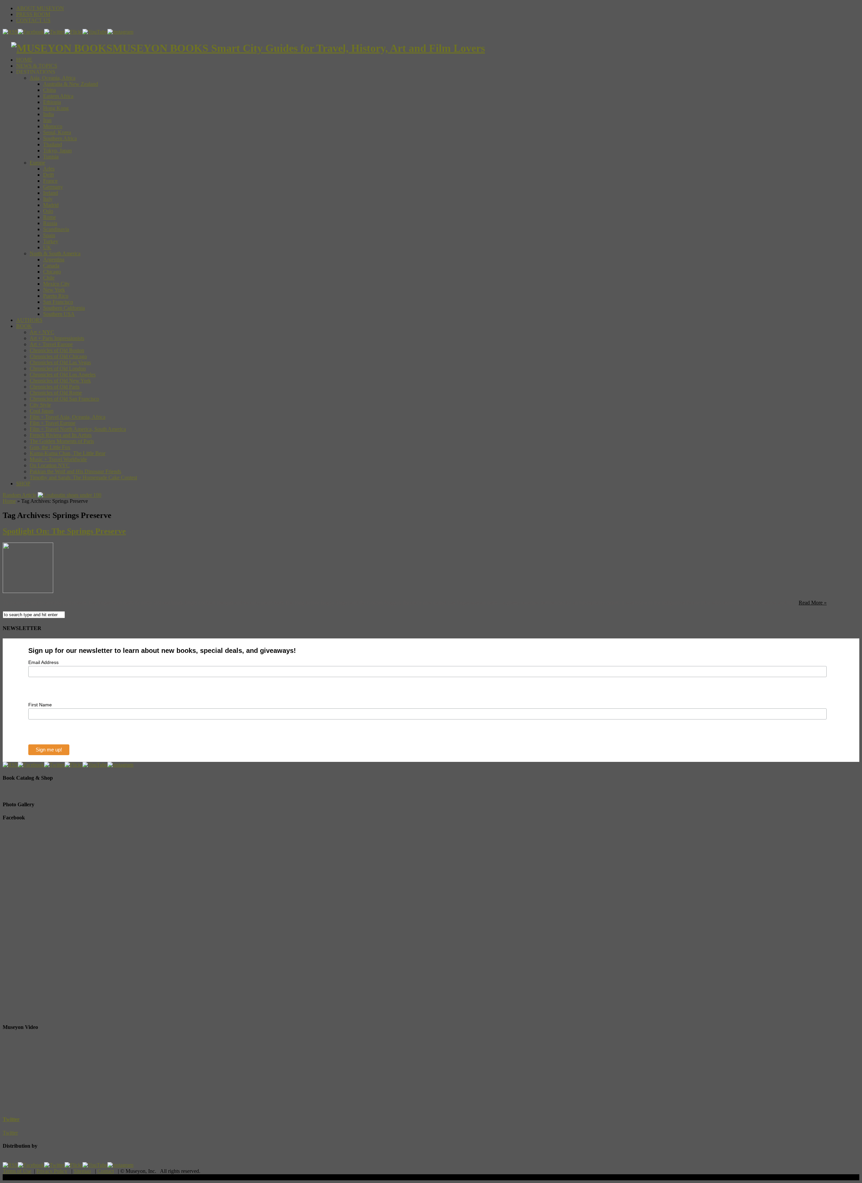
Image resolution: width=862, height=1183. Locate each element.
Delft (48, 175)
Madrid (51, 205)
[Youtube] (94, 32)
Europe (37, 162)
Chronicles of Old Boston (57, 350)
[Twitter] (54, 32)
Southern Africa (60, 138)
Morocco (52, 126)
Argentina (53, 259)
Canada (51, 265)
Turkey (50, 241)
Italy (48, 199)
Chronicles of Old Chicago (58, 356)
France (50, 181)
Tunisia (51, 156)
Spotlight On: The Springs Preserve (64, 531)
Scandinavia (56, 229)
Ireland (50, 193)
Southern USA (59, 314)
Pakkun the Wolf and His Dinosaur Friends (75, 471)
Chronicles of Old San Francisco (64, 399)
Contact (105, 1171)
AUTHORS (29, 320)
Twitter (11, 1119)
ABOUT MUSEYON (40, 8)
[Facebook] (31, 32)
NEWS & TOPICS (36, 66)
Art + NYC (42, 332)
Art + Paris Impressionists (57, 338)
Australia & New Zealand (70, 84)
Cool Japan (42, 411)
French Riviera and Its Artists (61, 435)
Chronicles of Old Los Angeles (63, 374)
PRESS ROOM (33, 14)
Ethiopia (52, 102)
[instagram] (120, 32)
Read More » (813, 602)
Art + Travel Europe (51, 344)
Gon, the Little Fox (50, 447)
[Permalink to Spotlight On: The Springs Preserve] (28, 591)
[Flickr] (73, 32)
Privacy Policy (51, 1171)
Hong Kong (56, 108)
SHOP (23, 483)
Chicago (52, 271)
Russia (50, 223)
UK (47, 247)
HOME (24, 60)
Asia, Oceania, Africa (52, 78)
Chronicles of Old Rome (56, 393)
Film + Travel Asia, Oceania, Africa (67, 417)
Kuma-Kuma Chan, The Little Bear (67, 453)
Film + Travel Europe (52, 423)
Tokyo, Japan (57, 150)
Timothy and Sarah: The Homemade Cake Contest (83, 477)
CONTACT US (33, 20)
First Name (40, 704)
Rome (49, 217)
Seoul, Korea (57, 132)
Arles (49, 169)
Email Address (43, 662)
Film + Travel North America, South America (78, 429)
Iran (47, 120)
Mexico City (56, 284)
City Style (40, 405)
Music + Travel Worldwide (58, 459)
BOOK (24, 326)
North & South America (55, 253)
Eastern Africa (58, 96)
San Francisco (58, 302)
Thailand (52, 144)
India (48, 114)
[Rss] (10, 32)
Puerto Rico (55, 296)
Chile (49, 278)
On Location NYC (50, 465)
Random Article (19, 495)
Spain (49, 235)
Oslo (48, 211)
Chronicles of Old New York (60, 380)
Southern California (64, 308)
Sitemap (82, 1171)
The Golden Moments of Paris (62, 441)
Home (9, 501)
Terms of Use (17, 1171)
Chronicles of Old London (58, 368)
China (49, 90)
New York (54, 290)
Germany (53, 187)
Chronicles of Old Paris (54, 387)
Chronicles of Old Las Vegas (60, 362)
